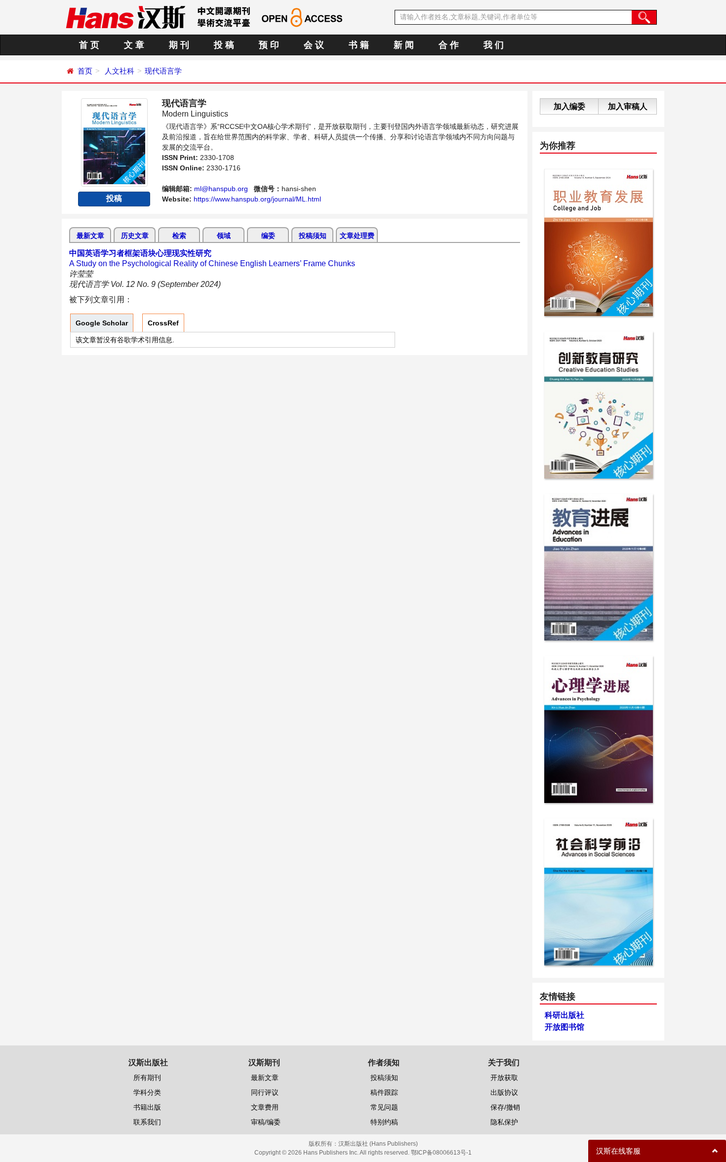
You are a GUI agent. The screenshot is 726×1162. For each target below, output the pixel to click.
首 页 (89, 45)
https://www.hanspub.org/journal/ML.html (257, 199)
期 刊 (179, 45)
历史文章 (135, 236)
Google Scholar (102, 323)
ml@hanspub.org (221, 189)
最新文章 (90, 236)
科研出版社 (564, 1015)
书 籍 (359, 45)
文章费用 (265, 1107)
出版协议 (504, 1092)
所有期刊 (147, 1078)
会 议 (314, 45)
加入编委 (569, 106)
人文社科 (119, 71)
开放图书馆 (564, 1027)
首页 (85, 71)
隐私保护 (504, 1122)
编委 (268, 236)
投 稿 (224, 45)
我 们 (494, 45)
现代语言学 (163, 71)
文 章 (134, 45)
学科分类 (147, 1092)
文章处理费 (357, 236)
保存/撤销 (505, 1107)
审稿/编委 (266, 1122)
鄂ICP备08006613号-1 (441, 1152)
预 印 (269, 45)
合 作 (449, 45)
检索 (179, 236)
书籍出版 (147, 1107)
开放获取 (504, 1078)
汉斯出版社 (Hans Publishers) (378, 1143)
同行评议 (265, 1092)
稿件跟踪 (384, 1092)
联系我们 (147, 1122)
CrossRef (163, 323)
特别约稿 (384, 1122)
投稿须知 (312, 236)
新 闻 (404, 45)
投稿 (114, 198)
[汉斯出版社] (125, 17)
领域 (224, 236)
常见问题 (384, 1107)
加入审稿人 (627, 106)
